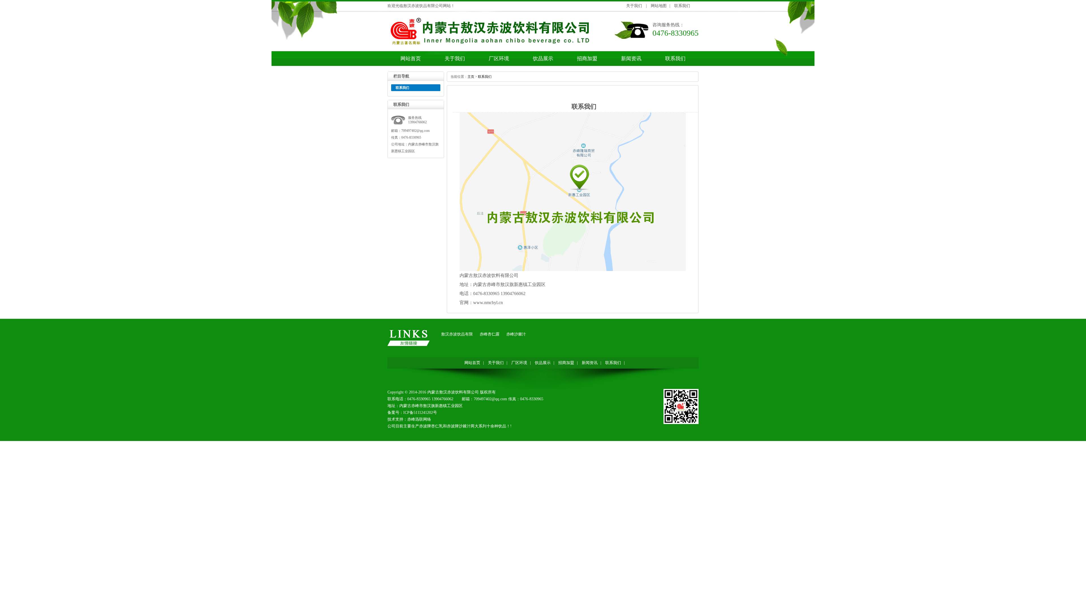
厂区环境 (499, 58)
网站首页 (410, 58)
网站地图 (659, 6)
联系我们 (682, 6)
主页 (470, 77)
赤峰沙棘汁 (516, 334)
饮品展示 (543, 58)
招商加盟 (587, 58)
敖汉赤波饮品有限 (457, 334)
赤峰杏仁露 (489, 334)
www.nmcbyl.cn (488, 302)
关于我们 (634, 6)
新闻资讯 (631, 58)
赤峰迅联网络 (419, 419)
